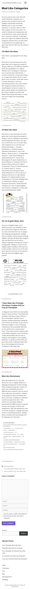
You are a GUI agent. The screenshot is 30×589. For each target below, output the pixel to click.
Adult (4, 565)
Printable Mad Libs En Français (12, 548)
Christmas (5, 568)
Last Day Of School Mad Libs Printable (14, 559)
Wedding (5, 580)
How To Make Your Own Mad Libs (15, 471)
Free (3, 571)
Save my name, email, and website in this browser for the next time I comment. (15, 516)
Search (4, 530)
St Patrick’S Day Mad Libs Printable (13, 556)
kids (3, 574)
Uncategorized (8, 466)
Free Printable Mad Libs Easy (11, 545)
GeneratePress (15, 586)
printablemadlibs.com (11, 3)
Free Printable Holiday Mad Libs (14, 469)
